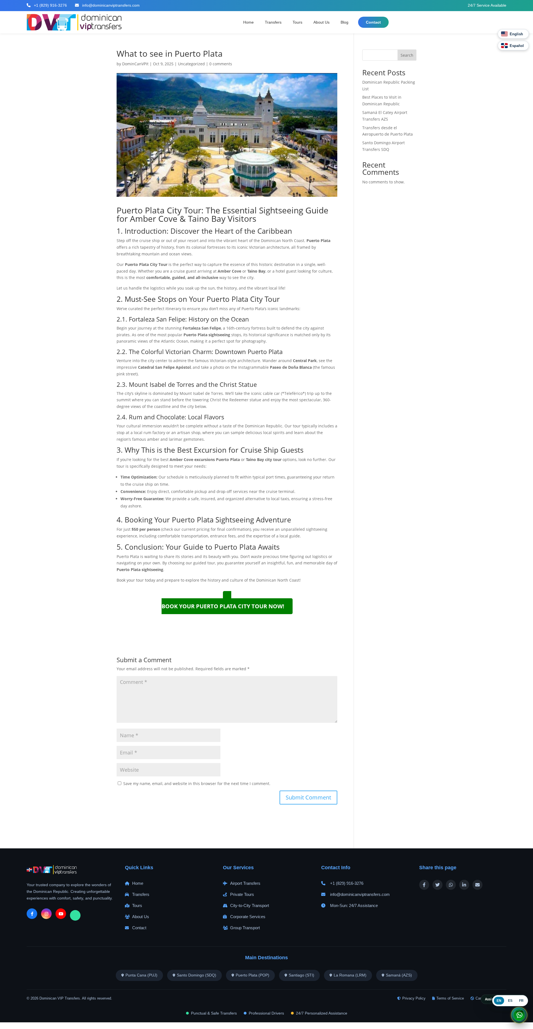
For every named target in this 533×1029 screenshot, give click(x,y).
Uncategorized (191, 63)
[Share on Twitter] (438, 885)
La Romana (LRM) (350, 975)
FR (521, 1001)
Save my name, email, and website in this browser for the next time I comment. (196, 783)
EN (499, 1001)
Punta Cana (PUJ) (141, 975)
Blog (344, 22)
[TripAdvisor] (75, 915)
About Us (321, 22)
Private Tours (242, 894)
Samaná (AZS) (399, 975)
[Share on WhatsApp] (451, 885)
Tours (297, 22)
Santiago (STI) (301, 975)
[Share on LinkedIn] (464, 885)
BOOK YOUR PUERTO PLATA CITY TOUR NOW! (223, 606)
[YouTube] (61, 913)
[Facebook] (32, 913)
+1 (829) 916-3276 (50, 5)
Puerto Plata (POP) (252, 975)
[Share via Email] (477, 885)
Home (248, 22)
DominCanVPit (135, 63)
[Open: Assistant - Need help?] (519, 1014)
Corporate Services (247, 916)
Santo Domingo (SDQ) (196, 975)
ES (510, 1001)
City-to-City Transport (249, 905)
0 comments (220, 63)
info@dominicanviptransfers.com (110, 5)
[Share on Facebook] (424, 885)
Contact (373, 22)
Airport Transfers (245, 883)
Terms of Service (450, 998)
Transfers (273, 22)
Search (407, 55)
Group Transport (245, 927)
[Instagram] (46, 913)
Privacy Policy (414, 998)
